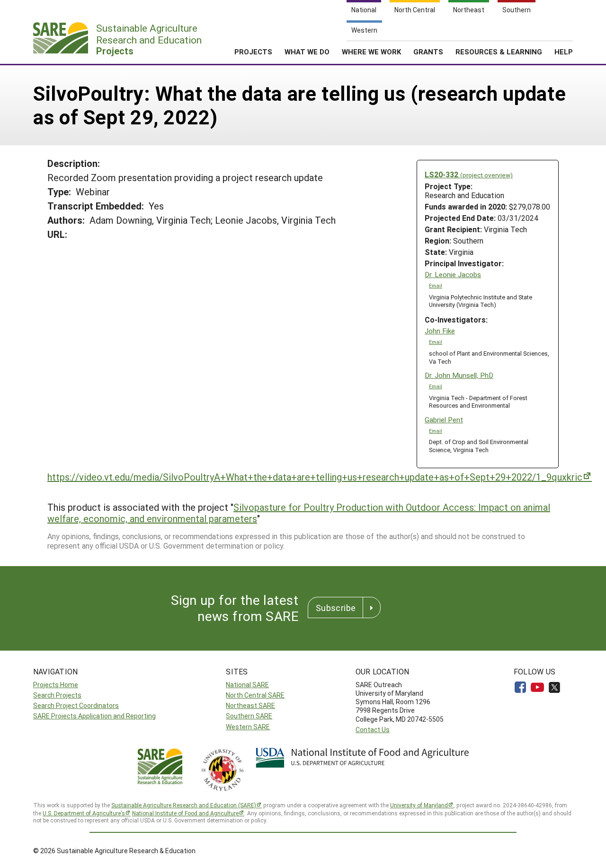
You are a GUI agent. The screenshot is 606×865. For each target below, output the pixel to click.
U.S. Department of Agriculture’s (84, 813)
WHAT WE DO (307, 51)
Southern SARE (249, 715)
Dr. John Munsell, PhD (459, 375)
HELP (563, 51)
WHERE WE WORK (371, 51)
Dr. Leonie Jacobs (453, 275)
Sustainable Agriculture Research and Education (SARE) (183, 805)
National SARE (247, 684)
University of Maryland (419, 805)
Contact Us (373, 729)
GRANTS (428, 51)
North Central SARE (255, 694)
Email (435, 285)
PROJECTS (253, 51)
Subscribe (336, 607)
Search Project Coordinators (76, 705)
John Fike (440, 331)
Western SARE (248, 726)
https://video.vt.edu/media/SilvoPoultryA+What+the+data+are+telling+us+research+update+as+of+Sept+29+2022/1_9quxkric (314, 477)
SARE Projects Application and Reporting (94, 715)
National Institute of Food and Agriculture (185, 813)
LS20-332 (469, 174)
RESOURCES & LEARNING (498, 51)
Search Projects (57, 694)
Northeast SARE (250, 705)
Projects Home (55, 684)
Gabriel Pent (444, 420)
